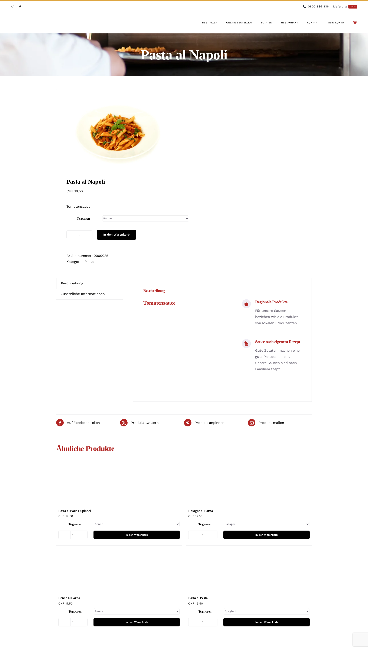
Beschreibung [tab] (72, 283)
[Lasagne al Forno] (249, 484)
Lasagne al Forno (200, 511)
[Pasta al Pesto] (249, 571)
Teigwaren (83, 218)
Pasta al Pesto (197, 598)
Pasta (89, 262)
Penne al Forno (69, 598)
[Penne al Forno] (119, 571)
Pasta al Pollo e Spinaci (74, 511)
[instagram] (12, 6)
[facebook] (20, 6)
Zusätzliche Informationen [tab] (83, 294)
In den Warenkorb (116, 234)
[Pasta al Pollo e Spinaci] (119, 484)
